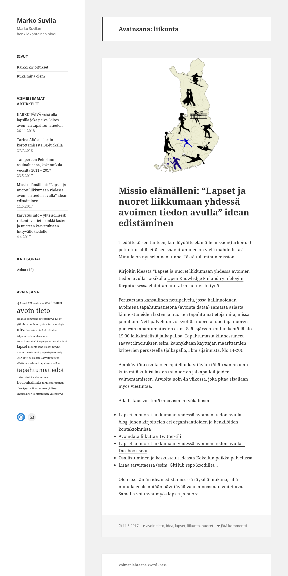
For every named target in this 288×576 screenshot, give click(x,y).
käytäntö (62, 341)
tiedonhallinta (29, 382)
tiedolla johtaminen (36, 377)
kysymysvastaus (46, 341)
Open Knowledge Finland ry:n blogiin (205, 278)
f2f (56, 318)
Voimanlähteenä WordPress (142, 565)
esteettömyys (46, 318)
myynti (56, 346)
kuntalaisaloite (39, 336)
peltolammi (32, 352)
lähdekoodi (44, 346)
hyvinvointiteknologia (52, 324)
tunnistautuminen (53, 382)
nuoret (21, 352)
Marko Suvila (36, 20)
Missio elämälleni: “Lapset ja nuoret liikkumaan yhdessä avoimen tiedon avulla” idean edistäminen (184, 206)
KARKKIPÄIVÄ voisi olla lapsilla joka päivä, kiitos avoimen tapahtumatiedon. (40, 120)
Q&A (19, 357)
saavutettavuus (50, 357)
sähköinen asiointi (28, 363)
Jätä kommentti (234, 525)
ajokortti (22, 303)
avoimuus (53, 302)
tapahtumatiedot (40, 370)
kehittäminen (50, 330)
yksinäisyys (56, 393)
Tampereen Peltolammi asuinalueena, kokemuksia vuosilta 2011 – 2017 (39, 165)
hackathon (32, 324)
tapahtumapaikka (50, 363)
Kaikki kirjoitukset (32, 67)
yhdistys (53, 388)
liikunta (32, 346)
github (21, 324)
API (30, 303)
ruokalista (34, 357)
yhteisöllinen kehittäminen (33, 393)
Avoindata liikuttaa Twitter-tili (150, 436)
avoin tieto (33, 310)
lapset (22, 346)
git (60, 318)
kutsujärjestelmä (26, 341)
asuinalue (38, 303)
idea (21, 329)
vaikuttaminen (38, 388)
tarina (20, 377)
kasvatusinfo (34, 330)
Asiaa (21, 269)
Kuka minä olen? (31, 76)
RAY (25, 357)
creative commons (27, 318)
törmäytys (23, 388)
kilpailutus (23, 336)
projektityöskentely (51, 352)
